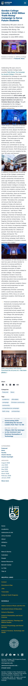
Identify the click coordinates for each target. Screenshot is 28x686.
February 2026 (6, 475)
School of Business (7, 612)
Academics (5, 529)
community (6, 405)
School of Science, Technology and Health (12, 631)
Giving (3, 545)
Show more (5, 481)
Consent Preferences (9, 678)
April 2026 (4, 471)
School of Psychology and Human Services (12, 626)
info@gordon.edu (7, 663)
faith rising (5, 411)
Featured (17, 58)
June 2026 (4, 467)
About (3, 539)
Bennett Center (6, 565)
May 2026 (4, 469)
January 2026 (5, 478)
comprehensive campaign (10, 408)
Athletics (4, 542)
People (3, 558)
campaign (5, 402)
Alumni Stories (6, 454)
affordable (15, 399)
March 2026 (5, 473)
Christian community (18, 402)
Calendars (4, 555)
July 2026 (4, 465)
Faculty (3, 452)
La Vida (3, 568)
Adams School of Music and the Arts (13, 605)
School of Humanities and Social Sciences (11, 616)
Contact (4, 582)
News (23, 58)
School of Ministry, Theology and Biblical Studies (12, 621)
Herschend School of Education (11, 609)
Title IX (3, 571)
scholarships (16, 411)
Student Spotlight (7, 457)
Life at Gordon (6, 536)
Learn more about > (11, 368)
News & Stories (6, 551)
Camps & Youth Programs (9, 595)
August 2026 (5, 463)
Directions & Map (7, 585)
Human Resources (7, 561)
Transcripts (5, 592)
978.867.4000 (6, 668)
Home (3, 526)
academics (5, 399)
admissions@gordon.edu (9, 665)
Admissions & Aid (7, 532)
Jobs (3, 588)
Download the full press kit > (10, 370)
